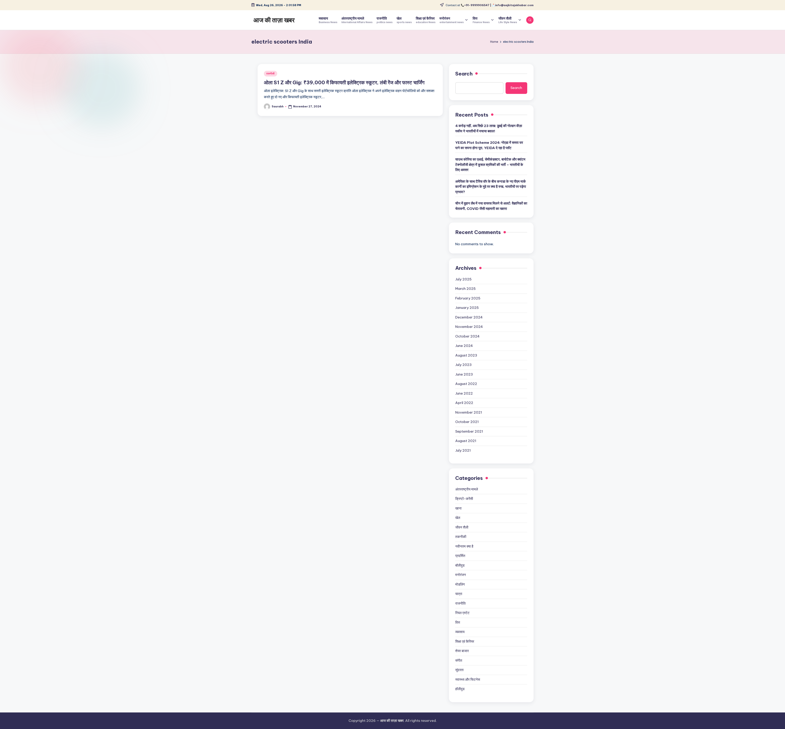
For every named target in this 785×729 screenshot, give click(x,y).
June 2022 (464, 393)
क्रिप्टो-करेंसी (464, 498)
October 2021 (467, 422)
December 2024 (469, 317)
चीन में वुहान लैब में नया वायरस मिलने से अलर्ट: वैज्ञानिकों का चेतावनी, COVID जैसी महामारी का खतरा (491, 206)
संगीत (458, 660)
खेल (457, 517)
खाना (458, 508)
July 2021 (463, 450)
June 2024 (464, 345)
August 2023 (466, 355)
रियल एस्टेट (462, 613)
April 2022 (464, 402)
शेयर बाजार (462, 651)
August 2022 (466, 383)
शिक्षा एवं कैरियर (464, 641)
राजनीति (460, 603)
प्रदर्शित (460, 556)
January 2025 (467, 307)
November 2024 (469, 326)
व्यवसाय (459, 632)
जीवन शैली (461, 527)
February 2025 (467, 298)
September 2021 (469, 431)
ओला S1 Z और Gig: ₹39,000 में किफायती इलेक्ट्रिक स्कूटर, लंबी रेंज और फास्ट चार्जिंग (344, 82)
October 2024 (467, 336)
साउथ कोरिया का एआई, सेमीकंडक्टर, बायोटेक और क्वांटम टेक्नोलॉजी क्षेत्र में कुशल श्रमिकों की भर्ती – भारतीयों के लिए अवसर (490, 164)
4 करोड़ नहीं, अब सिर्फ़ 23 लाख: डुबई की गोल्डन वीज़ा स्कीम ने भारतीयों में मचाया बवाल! (488, 128)
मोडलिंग (460, 584)
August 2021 (465, 441)
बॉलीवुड (459, 565)
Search (464, 74)
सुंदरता (459, 670)
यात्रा (458, 594)
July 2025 (463, 279)
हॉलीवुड (459, 689)
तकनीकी (270, 73)
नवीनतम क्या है (464, 546)
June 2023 (464, 374)
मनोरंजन (460, 575)
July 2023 (463, 364)
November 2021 (468, 412)
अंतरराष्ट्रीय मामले (466, 489)
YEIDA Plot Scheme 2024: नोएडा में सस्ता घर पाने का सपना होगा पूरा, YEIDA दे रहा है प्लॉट (489, 145)
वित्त (457, 622)
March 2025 (465, 288)
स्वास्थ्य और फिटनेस (467, 679)
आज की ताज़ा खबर (274, 20)
